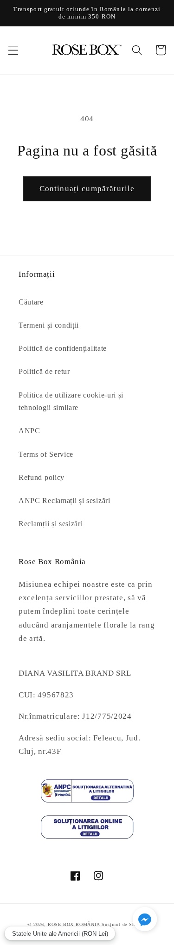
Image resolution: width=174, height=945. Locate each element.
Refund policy (41, 477)
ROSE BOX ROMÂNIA (74, 924)
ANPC (29, 431)
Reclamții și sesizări (51, 524)
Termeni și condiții (49, 325)
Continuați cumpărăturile (87, 188)
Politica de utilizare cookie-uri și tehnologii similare (71, 401)
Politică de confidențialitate (63, 348)
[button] (13, 50)
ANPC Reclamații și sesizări (64, 500)
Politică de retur (44, 371)
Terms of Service (46, 454)
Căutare (31, 302)
